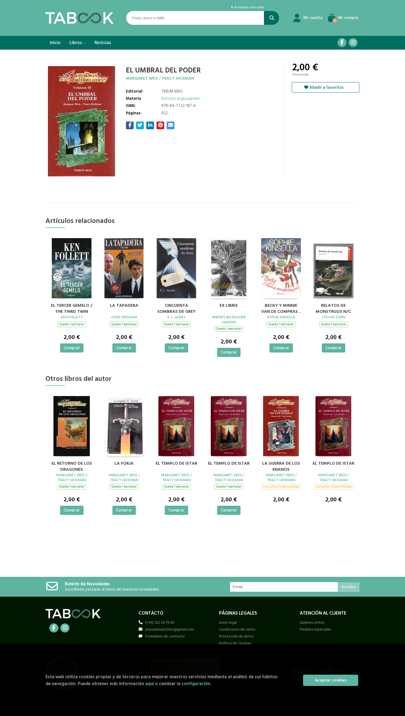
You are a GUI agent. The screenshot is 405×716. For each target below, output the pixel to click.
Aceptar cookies (331, 680)
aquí (149, 683)
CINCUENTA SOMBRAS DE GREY (176, 307)
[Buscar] (271, 18)
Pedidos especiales (315, 629)
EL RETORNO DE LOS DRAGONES (72, 465)
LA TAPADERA (124, 305)
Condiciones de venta (237, 629)
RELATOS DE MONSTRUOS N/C (333, 307)
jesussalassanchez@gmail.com (169, 629)
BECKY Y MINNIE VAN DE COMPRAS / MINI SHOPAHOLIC (281, 307)
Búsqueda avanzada (248, 7)
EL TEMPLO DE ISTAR (176, 463)
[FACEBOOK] (342, 42)
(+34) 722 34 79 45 (159, 622)
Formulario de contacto (165, 636)
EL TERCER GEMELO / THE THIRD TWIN (71, 307)
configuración (196, 683)
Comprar (72, 347)
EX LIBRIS (229, 305)
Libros (76, 43)
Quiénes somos (312, 622)
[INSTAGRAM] (353, 42)
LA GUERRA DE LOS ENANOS (281, 465)
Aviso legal (228, 622)
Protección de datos (236, 636)
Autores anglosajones (180, 98)
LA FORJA (124, 463)
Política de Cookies (235, 643)
